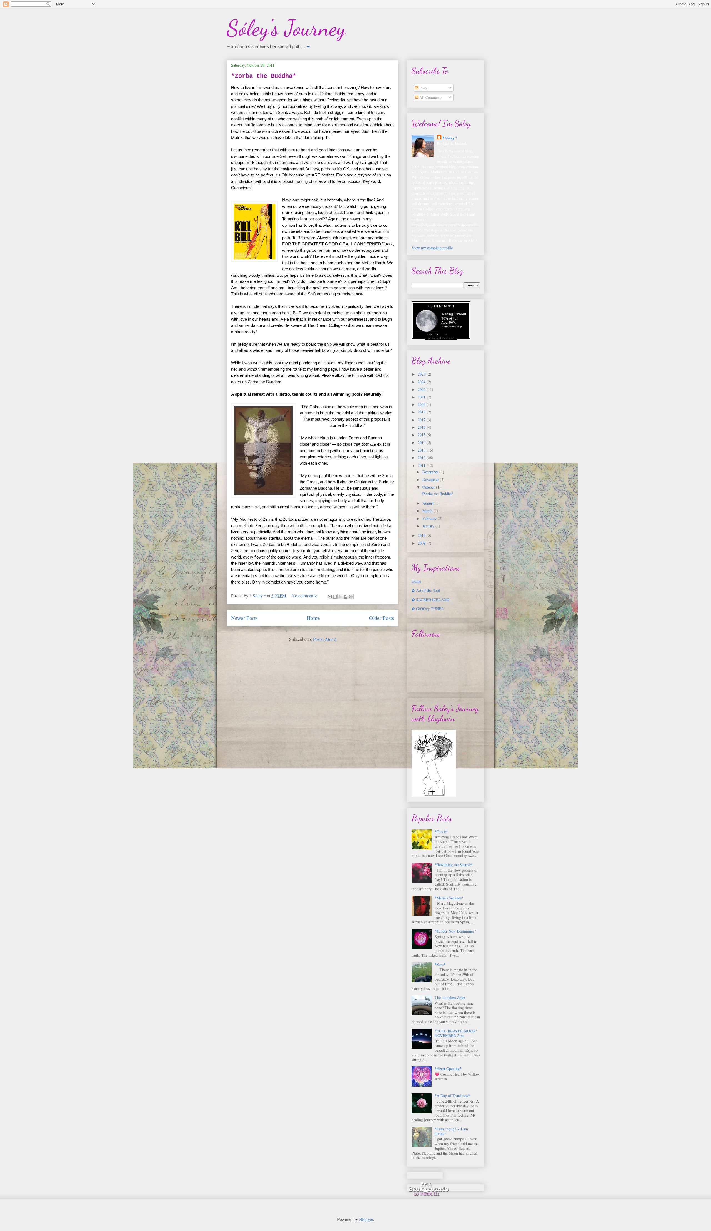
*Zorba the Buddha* (263, 76)
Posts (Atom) (324, 639)
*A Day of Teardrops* (452, 1095)
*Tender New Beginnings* (455, 931)
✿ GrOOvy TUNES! (428, 608)
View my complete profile (432, 247)
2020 (422, 404)
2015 (422, 434)
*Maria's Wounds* (449, 898)
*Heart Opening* (448, 1068)
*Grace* (441, 831)
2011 (422, 465)
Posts (422, 88)
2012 (422, 457)
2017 (422, 419)
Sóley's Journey (286, 27)
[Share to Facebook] (345, 596)
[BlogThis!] (335, 596)
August (428, 503)
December (430, 471)
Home (313, 617)
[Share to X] (340, 596)
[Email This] (329, 596)
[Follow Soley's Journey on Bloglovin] (434, 795)
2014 (422, 442)
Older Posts (381, 617)
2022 (422, 389)
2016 (422, 427)
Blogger (366, 1219)
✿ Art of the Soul (426, 590)
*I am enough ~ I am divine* (451, 1131)
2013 (422, 450)
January (428, 526)
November (431, 479)
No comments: (305, 596)
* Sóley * (449, 138)
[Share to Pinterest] (351, 596)
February (430, 518)
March (428, 510)
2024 (422, 381)
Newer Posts (244, 617)
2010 (422, 535)
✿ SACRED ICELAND (430, 599)
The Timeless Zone (450, 997)
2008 (422, 543)
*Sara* (440, 964)
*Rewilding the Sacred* (453, 864)
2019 (422, 412)
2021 (422, 397)
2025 (422, 374)
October (429, 487)
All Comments (430, 97)
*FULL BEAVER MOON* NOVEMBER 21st (456, 1033)
